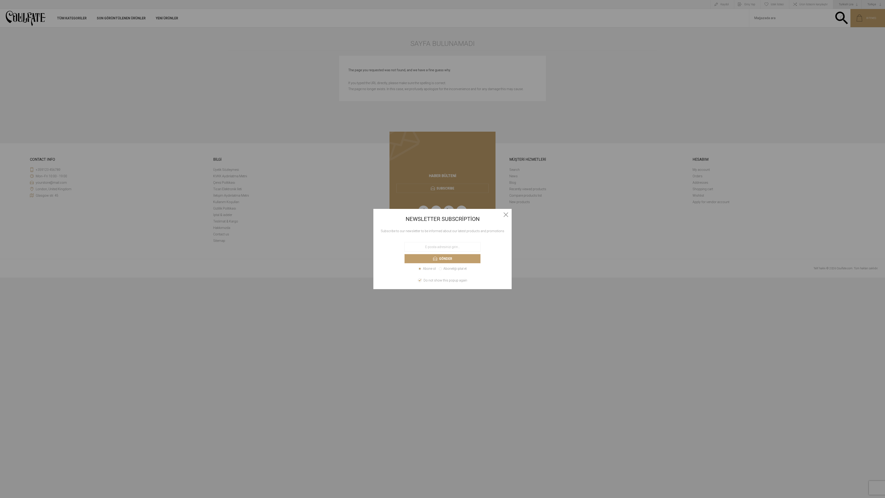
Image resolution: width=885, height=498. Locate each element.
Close (505, 214)
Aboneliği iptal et (455, 268)
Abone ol (429, 268)
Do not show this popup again (445, 280)
